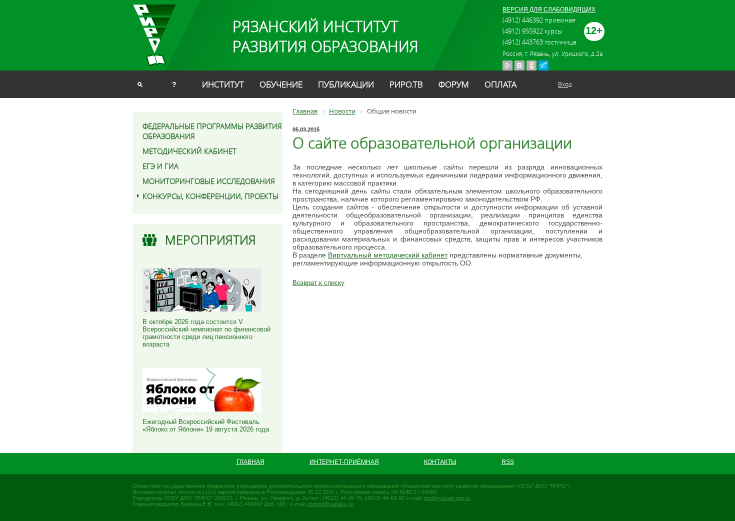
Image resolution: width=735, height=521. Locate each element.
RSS (508, 462)
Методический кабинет (189, 151)
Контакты (440, 462)
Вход (565, 84)
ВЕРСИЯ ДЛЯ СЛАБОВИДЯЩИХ (549, 9)
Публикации (346, 84)
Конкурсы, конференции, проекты (210, 196)
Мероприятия (210, 240)
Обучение (281, 84)
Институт (223, 84)
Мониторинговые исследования (208, 181)
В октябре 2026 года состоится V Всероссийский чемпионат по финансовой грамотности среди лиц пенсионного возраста (206, 333)
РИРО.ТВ (406, 84)
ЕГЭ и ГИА (160, 166)
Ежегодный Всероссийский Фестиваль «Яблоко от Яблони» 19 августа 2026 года (205, 425)
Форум (453, 84)
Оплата (500, 84)
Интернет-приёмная (344, 462)
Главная (250, 462)
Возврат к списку (318, 282)
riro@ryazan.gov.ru (447, 498)
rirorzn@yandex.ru (331, 504)
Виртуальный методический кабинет (388, 255)
